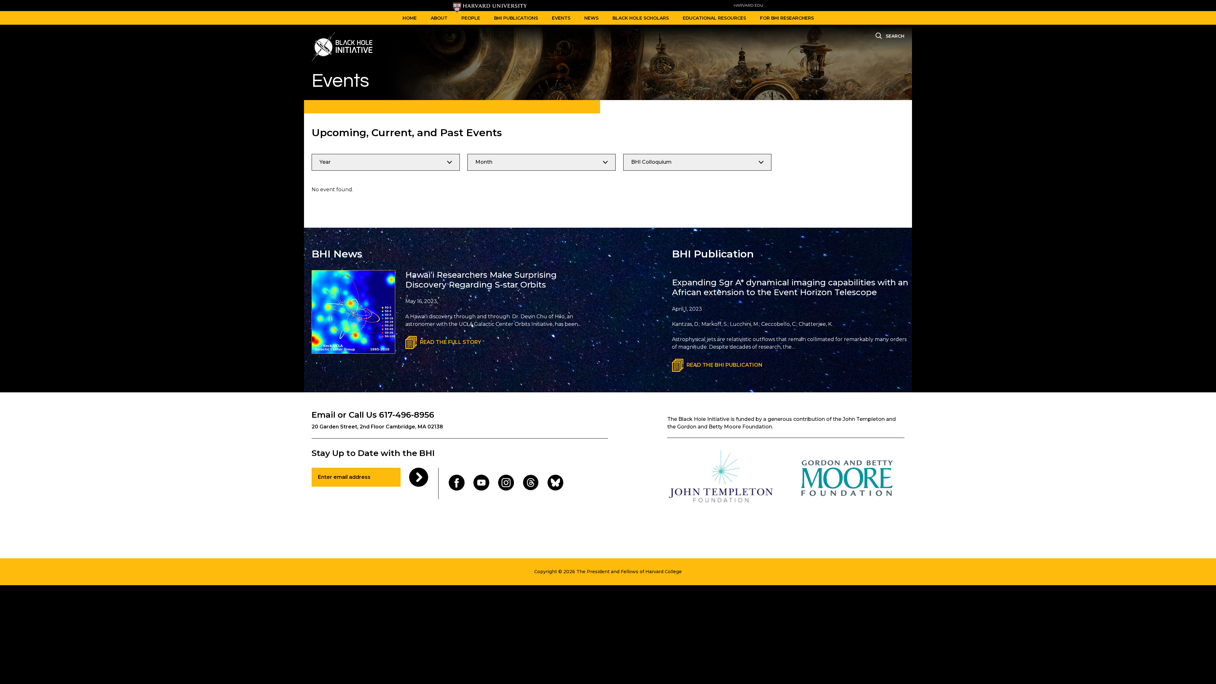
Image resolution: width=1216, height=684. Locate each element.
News (591, 18)
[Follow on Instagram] (506, 484)
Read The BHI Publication (725, 365)
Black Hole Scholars (640, 18)
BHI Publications (516, 18)
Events (561, 18)
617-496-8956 (406, 415)
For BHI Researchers (787, 18)
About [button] (439, 18)
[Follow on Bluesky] (555, 484)
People (470, 18)
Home (409, 18)
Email (323, 415)
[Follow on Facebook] (457, 484)
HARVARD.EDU (748, 5)
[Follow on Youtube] (481, 484)
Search (895, 36)
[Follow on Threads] (531, 484)
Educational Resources (714, 18)
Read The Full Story (450, 342)
